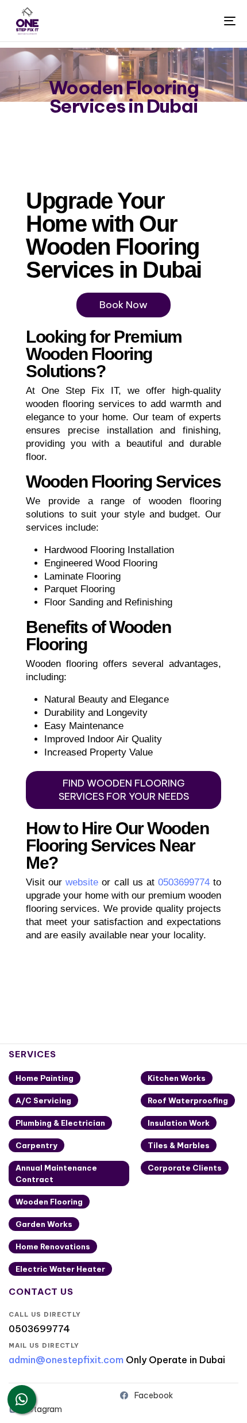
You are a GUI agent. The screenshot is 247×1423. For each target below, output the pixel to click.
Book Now (123, 304)
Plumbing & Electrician (60, 1122)
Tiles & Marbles (179, 1145)
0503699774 (184, 882)
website (81, 882)
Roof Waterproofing (188, 1100)
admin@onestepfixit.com (66, 1360)
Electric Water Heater (60, 1269)
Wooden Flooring (49, 1201)
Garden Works (44, 1224)
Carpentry (36, 1145)
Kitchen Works (177, 1078)
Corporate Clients (185, 1167)
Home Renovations (53, 1246)
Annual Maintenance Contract (56, 1173)
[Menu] (198, 20)
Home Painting (45, 1078)
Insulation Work (179, 1122)
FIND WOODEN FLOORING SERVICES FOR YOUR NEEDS (124, 790)
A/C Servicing (43, 1100)
